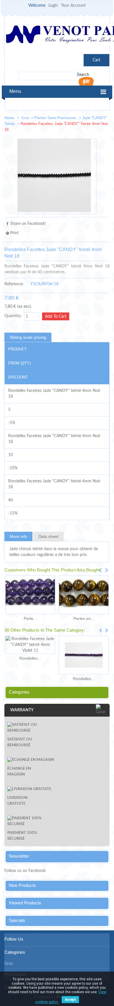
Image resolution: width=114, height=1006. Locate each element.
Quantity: (13, 316)
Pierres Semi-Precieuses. (55, 118)
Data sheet (48, 536)
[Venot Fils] (57, 35)
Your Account (73, 6)
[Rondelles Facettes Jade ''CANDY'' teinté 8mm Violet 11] (83, 655)
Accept (70, 1000)
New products (22, 885)
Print (14, 233)
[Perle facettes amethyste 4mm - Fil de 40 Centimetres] (30, 595)
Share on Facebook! (28, 224)
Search (83, 75)
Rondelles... (30, 658)
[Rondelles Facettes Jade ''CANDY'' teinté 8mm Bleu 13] (85, 119)
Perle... (30, 618)
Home (9, 118)
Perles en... (83, 618)
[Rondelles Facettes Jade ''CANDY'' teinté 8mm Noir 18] (102, 119)
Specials (17, 920)
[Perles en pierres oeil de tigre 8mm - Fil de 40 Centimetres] (83, 595)
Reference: (14, 284)
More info (18, 536)
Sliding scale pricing (28, 337)
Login (53, 6)
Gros (25, 118)
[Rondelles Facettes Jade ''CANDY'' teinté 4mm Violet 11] (30, 645)
